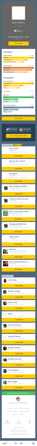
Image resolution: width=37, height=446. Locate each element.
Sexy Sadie (13, 148)
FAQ (29, 423)
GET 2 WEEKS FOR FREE (18, 136)
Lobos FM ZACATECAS (10, 62)
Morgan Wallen (14, 348)
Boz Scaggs (12, 381)
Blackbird (13, 174)
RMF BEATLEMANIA (9, 72)
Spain (7, 95)
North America (24, 408)
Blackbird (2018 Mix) (17, 224)
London (5, 109)
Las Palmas (7, 99)
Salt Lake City (7, 83)
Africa (15, 414)
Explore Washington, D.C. (19, 393)
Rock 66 (6, 57)
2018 (19, 225)
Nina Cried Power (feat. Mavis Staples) (21, 211)
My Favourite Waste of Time (20, 262)
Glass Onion (14, 237)
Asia (15, 408)
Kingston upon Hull (9, 107)
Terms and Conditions (18, 431)
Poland (8, 91)
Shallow (12, 249)
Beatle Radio (7, 70)
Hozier (21, 213)
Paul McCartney (14, 325)
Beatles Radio (7, 68)
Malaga (6, 97)
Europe (10, 408)
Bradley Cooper (22, 251)
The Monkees (13, 370)
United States (10, 81)
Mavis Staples (13, 213)
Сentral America (12, 411)
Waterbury (6, 85)
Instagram (7, 423)
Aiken (5, 88)
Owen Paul (12, 263)
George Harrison (14, 359)
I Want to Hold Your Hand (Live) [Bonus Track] (21, 199)
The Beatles (18, 26)
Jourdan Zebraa (14, 336)
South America (25, 411)
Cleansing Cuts (8, 60)
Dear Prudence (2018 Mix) (20, 186)
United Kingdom (11, 105)
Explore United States (18, 403)
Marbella (6, 101)
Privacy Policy (19, 428)
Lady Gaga (12, 251)
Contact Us (18, 423)
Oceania (21, 414)
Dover (5, 112)
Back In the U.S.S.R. (17, 161)
